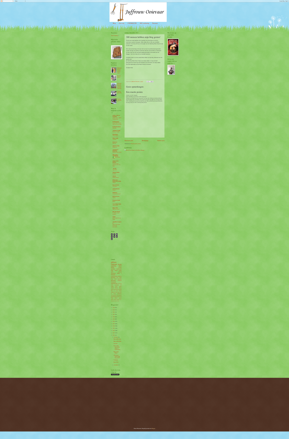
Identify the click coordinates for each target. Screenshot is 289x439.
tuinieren (120, 276)
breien (112, 267)
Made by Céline (116, 146)
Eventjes (114, 173)
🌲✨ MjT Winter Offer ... (116, 157)
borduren (120, 280)
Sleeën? (114, 190)
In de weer (115, 142)
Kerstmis (120, 279)
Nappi (114, 216)
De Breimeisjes (116, 121)
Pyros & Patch (116, 185)
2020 (114, 316)
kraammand (113, 282)
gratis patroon (116, 271)
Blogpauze (115, 147)
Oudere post (160, 140)
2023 (114, 310)
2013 (114, 333)
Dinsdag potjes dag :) (119, 93)
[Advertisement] (115, 247)
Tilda (118, 300)
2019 (114, 319)
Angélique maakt (116, 130)
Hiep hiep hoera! (116, 209)
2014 (114, 330)
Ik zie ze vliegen (116, 131)
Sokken (114, 182)
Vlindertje (116, 360)
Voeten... (114, 197)
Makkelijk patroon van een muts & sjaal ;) (119, 70)
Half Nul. (114, 143)
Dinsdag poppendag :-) (119, 100)
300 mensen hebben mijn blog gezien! (117, 356)
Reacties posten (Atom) (136, 143)
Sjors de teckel (114, 290)
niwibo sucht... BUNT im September (117, 118)
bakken (120, 290)
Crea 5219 (113, 279)
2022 (114, 312)
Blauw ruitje (115, 138)
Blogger (153, 428)
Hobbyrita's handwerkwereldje (117, 180)
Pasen (116, 286)
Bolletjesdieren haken (117, 152)
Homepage (145, 140)
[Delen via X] (150, 81)
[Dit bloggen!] (148, 81)
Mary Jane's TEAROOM (115, 155)
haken (120, 266)
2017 (114, 323)
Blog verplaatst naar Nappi (117, 218)
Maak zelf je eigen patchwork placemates (116, 225)
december (116, 337)
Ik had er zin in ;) (119, 76)
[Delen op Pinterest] (153, 81)
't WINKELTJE (132, 23)
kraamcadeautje (114, 276)
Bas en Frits (116, 362)
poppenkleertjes (114, 283)
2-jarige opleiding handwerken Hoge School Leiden (116, 269)
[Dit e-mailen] (147, 81)
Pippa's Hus (115, 208)
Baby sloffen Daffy (117, 341)
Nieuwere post (129, 140)
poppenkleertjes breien (115, 296)
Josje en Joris (115, 205)
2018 (114, 321)
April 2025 (115, 169)
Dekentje (114, 128)
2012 (114, 335)
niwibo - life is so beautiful (116, 116)
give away (119, 277)
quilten (120, 286)
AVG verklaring (144, 23)
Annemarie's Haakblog (115, 150)
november (116, 365)
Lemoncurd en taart (116, 193)
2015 (114, 328)
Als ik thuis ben (116, 189)
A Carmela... (115, 186)
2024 (114, 307)
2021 (114, 314)
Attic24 (114, 176)
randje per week (114, 292)
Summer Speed (116, 177)
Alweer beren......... (116, 135)
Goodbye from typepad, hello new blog (116, 165)
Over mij (121, 23)
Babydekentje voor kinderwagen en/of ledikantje (119, 86)
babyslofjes (113, 280)
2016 (114, 326)
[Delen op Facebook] (151, 81)
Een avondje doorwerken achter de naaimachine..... (117, 347)
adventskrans (119, 295)
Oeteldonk (113, 277)
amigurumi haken (115, 273)
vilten (118, 292)
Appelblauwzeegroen (117, 222)
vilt (119, 283)
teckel (118, 299)
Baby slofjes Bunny (116, 352)
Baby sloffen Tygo (117, 339)
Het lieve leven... (116, 196)
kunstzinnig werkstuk (118, 289)
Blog (114, 23)
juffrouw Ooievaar (114, 263)
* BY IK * (115, 168)
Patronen (155, 23)
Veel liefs (115, 343)
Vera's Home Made (117, 204)
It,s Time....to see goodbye (116, 213)
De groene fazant (116, 200)
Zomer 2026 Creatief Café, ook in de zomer (117, 123)
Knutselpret (115, 134)
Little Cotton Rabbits (115, 161)
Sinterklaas (119, 293)
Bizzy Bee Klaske (116, 211)
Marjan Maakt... (116, 172)
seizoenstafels (113, 295)
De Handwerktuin (117, 126)
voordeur (114, 139)
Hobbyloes (115, 192)
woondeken (117, 285)
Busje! (114, 201)
